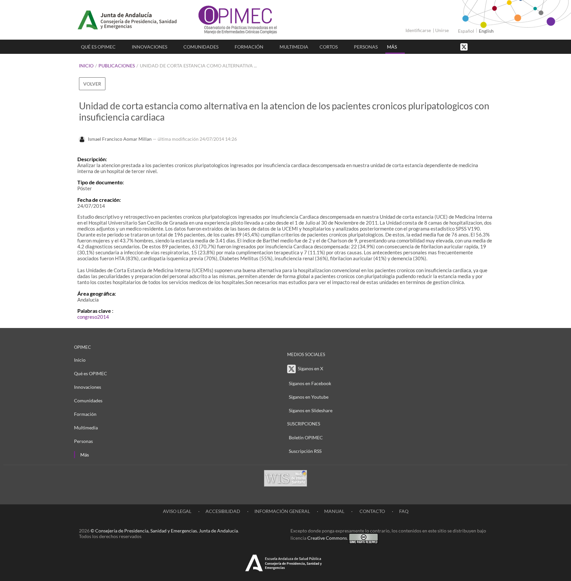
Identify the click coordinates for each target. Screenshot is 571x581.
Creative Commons (327, 538)
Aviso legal (177, 511)
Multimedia (294, 47)
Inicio (86, 65)
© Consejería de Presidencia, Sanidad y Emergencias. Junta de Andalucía (164, 530)
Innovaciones (149, 47)
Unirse (442, 30)
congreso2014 (93, 317)
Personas (366, 47)
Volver (92, 84)
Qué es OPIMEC (98, 47)
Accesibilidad (223, 511)
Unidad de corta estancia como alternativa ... (198, 65)
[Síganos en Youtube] (482, 46)
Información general (282, 511)
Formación (249, 47)
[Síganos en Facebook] (475, 46)
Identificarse (418, 30)
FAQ (403, 511)
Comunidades (200, 47)
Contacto (372, 511)
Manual (334, 511)
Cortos (329, 47)
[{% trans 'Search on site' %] (488, 46)
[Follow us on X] (464, 46)
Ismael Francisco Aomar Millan (120, 139)
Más (392, 47)
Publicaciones (116, 65)
